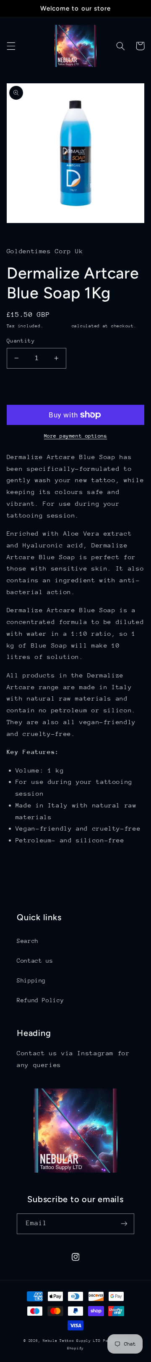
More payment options (75, 436)
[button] (11, 46)
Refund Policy (40, 1000)
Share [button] (26, 862)
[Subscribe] (124, 1223)
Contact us (35, 960)
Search (28, 940)
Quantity (21, 340)
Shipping (57, 326)
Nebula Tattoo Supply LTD (72, 1340)
